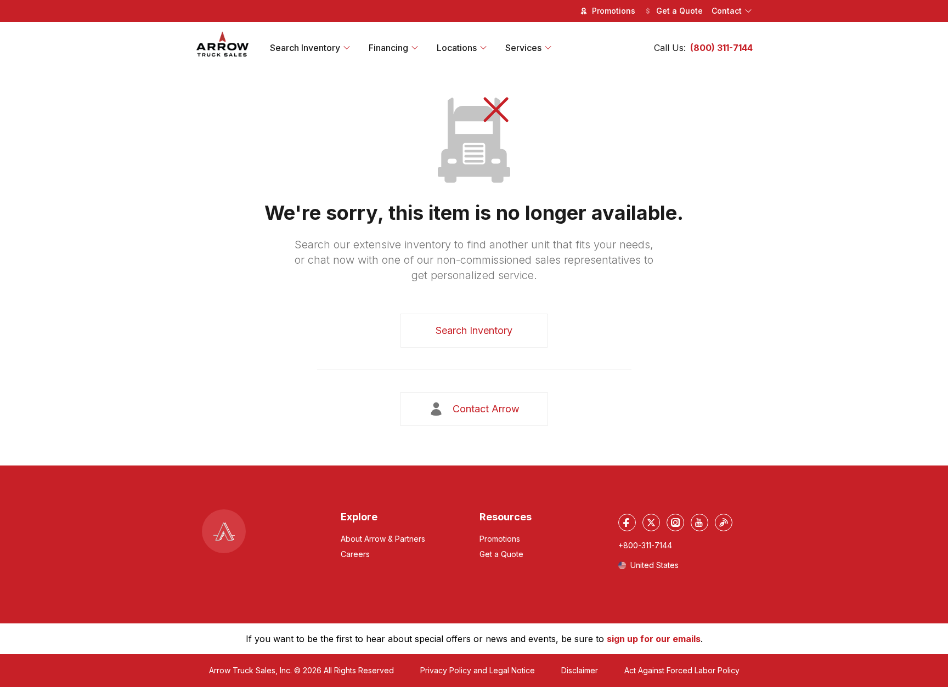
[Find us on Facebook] (627, 522)
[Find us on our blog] (723, 522)
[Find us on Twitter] (651, 522)
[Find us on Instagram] (675, 522)
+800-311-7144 (645, 545)
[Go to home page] (222, 44)
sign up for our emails (654, 638)
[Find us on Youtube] (699, 522)
